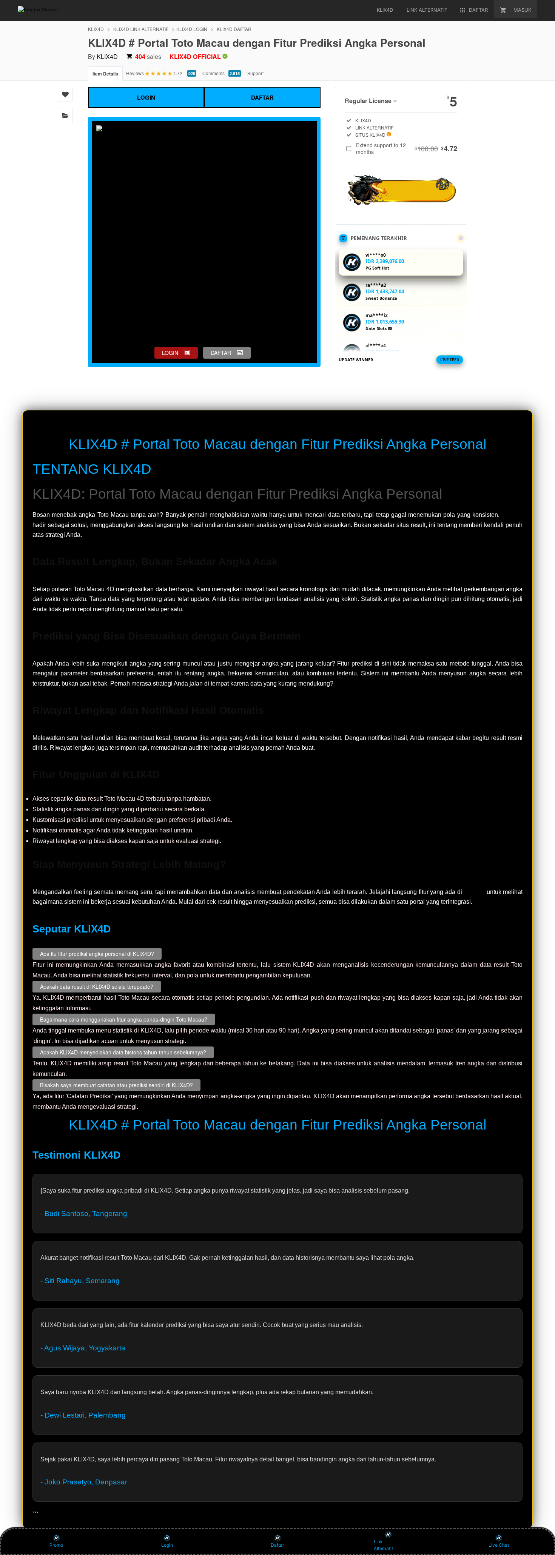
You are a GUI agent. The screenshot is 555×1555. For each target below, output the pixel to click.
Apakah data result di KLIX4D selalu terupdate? (96, 986)
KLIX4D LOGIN (191, 29)
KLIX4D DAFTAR (234, 29)
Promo (56, 1545)
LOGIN (146, 97)
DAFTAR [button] (221, 352)
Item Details (105, 73)
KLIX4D (96, 29)
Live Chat (499, 1545)
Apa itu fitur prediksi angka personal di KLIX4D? (97, 953)
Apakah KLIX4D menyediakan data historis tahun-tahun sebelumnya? (123, 1052)
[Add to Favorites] (65, 94)
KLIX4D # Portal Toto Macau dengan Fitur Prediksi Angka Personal (277, 444)
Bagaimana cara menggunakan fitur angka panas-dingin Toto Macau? (123, 1019)
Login (167, 1545)
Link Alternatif (383, 1545)
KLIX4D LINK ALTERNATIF (140, 29)
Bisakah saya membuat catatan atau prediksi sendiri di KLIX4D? (116, 1085)
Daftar (277, 1545)
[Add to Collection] (65, 115)
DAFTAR (262, 97)
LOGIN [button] (170, 352)
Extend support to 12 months (406, 148)
